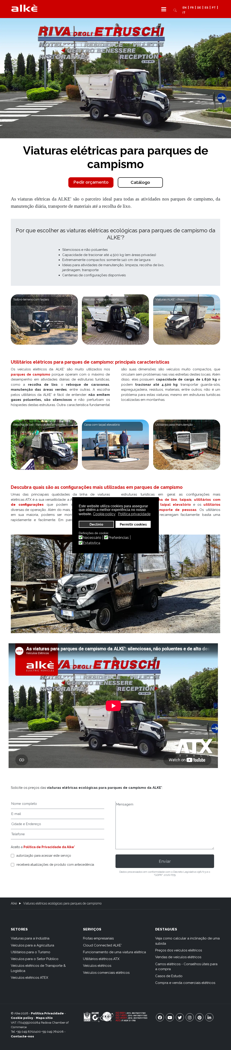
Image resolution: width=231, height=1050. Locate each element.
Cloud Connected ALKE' (102, 945)
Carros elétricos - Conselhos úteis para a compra (186, 966)
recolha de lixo (163, 500)
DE (199, 7)
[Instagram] (190, 1017)
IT (183, 12)
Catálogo (140, 182)
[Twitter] (180, 1017)
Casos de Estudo (168, 976)
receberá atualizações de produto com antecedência (55, 864)
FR (192, 7)
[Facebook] (160, 1017)
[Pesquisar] (175, 10)
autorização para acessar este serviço (43, 855)
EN (184, 7)
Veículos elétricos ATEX (29, 978)
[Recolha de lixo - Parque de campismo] (44, 445)
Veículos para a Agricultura (32, 945)
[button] (163, 9)
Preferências (118, 538)
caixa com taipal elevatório (165, 505)
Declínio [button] (96, 524)
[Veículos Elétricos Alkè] (24, 8)
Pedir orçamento (91, 182)
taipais (186, 500)
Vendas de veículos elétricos (178, 957)
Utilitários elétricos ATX (101, 959)
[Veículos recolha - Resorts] (115, 319)
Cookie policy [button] (104, 514)
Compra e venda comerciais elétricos (185, 983)
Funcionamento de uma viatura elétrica (114, 952)
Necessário (92, 538)
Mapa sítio (44, 1018)
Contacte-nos (22, 1036)
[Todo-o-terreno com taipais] (44, 319)
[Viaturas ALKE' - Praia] (186, 319)
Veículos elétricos (97, 966)
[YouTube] (170, 1017)
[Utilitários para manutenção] (186, 445)
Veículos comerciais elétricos (106, 973)
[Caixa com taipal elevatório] (115, 445)
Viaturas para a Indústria (30, 938)
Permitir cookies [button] (133, 524)
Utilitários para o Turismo (30, 952)
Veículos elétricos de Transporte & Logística (38, 968)
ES (206, 7)
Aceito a (43, 847)
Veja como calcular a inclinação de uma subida (187, 941)
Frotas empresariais (98, 938)
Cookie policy (22, 1018)
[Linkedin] (209, 1017)
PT (214, 7)
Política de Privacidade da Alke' (49, 847)
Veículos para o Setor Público (34, 959)
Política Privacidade (47, 1013)
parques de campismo (31, 374)
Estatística (91, 543)
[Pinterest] (199, 1017)
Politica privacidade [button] (134, 514)
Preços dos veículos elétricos (178, 950)
